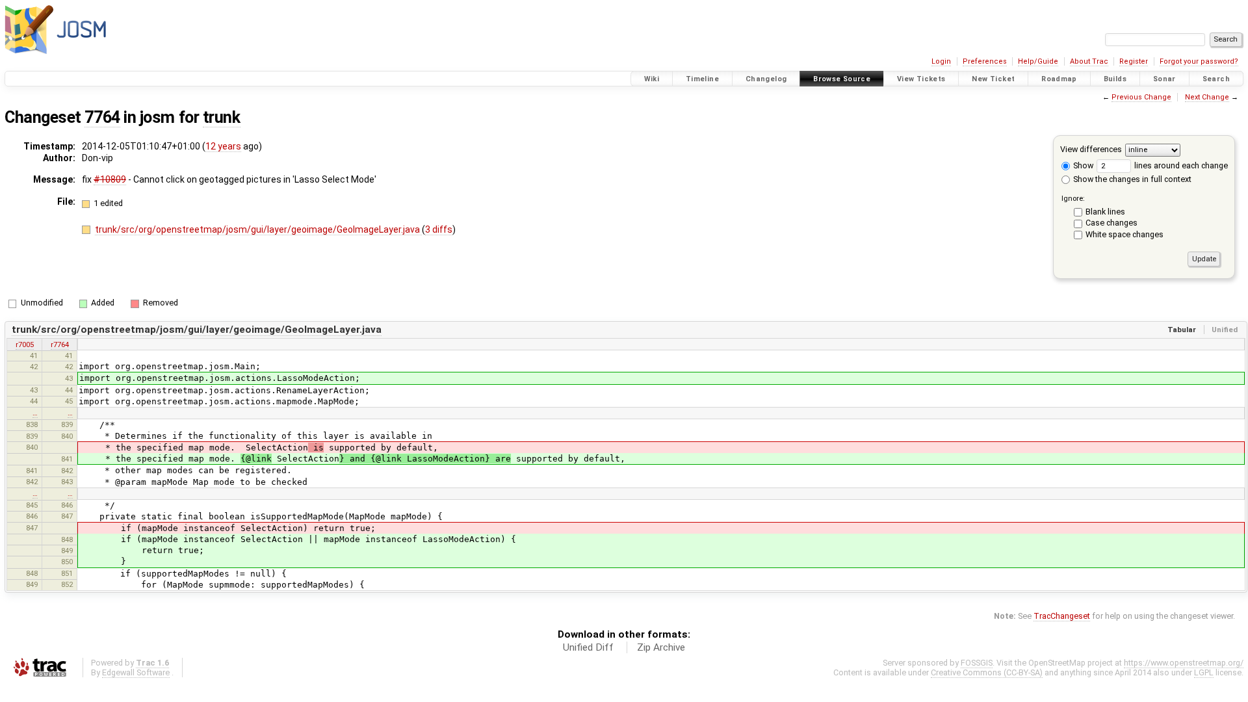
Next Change (1207, 97)
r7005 (25, 344)
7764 (102, 117)
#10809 (110, 179)
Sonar (1164, 79)
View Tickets (921, 79)
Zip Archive (661, 647)
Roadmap (1059, 79)
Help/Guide (1038, 61)
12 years (223, 146)
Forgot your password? (1199, 61)
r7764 (60, 344)
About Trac (1089, 61)
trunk (221, 117)
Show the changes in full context (1131, 179)
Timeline (702, 79)
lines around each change (1180, 165)
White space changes (1125, 234)
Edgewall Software (136, 672)
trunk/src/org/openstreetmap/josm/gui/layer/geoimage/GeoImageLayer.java (258, 229)
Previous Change (1141, 97)
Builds (1115, 79)
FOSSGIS (977, 663)
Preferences (985, 61)
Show (1082, 165)
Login (941, 61)
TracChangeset (1062, 616)
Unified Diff (588, 647)
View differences (1091, 149)
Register (1133, 61)
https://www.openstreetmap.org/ (1183, 663)
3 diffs (438, 229)
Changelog (766, 79)
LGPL (1204, 672)
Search (1216, 79)
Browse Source (841, 79)
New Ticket (993, 79)
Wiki (652, 79)
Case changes (1112, 223)
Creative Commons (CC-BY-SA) (987, 672)
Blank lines (1105, 211)
